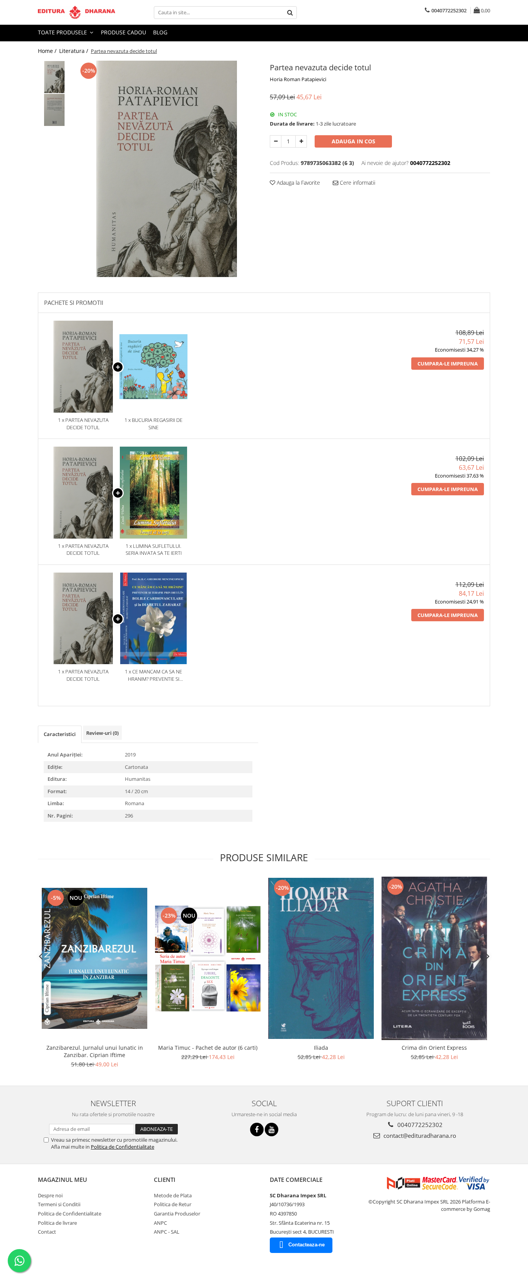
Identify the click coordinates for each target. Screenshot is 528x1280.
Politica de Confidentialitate (122, 1146)
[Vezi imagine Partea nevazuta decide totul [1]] (54, 110)
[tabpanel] (166, 169)
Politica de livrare (57, 1222)
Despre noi (50, 1195)
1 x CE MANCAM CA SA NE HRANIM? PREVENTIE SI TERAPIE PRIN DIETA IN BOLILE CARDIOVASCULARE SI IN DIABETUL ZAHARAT (153, 675)
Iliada (321, 1047)
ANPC (160, 1222)
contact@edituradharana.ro (419, 1135)
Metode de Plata (173, 1195)
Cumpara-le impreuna (447, 363)
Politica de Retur (172, 1204)
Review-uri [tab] (102, 732)
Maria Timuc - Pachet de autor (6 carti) (207, 1047)
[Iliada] (321, 958)
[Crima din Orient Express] (434, 958)
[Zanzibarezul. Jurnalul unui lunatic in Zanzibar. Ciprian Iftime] (94, 958)
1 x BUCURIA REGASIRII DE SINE (153, 423)
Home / (48, 50)
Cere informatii (356, 182)
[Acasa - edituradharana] (76, 12)
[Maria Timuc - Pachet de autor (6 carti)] (208, 958)
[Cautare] (290, 12)
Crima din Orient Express (434, 1047)
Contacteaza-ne (306, 1245)
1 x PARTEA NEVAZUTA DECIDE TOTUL (83, 423)
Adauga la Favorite (297, 182)
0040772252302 (419, 1125)
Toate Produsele (63, 32)
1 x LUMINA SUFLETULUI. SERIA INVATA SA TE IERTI (154, 549)
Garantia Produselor (177, 1213)
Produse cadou (123, 32)
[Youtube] (271, 1129)
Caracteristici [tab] (60, 734)
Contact (47, 1231)
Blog (160, 32)
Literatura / (74, 50)
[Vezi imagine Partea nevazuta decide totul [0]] (54, 77)
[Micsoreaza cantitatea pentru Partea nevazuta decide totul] (275, 141)
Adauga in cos (353, 141)
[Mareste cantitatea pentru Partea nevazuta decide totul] (301, 141)
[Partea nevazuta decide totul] (166, 169)
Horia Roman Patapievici (298, 79)
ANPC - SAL (166, 1231)
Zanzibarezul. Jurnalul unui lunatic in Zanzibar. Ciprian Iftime (94, 1051)
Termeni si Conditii (59, 1204)
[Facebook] (257, 1129)
